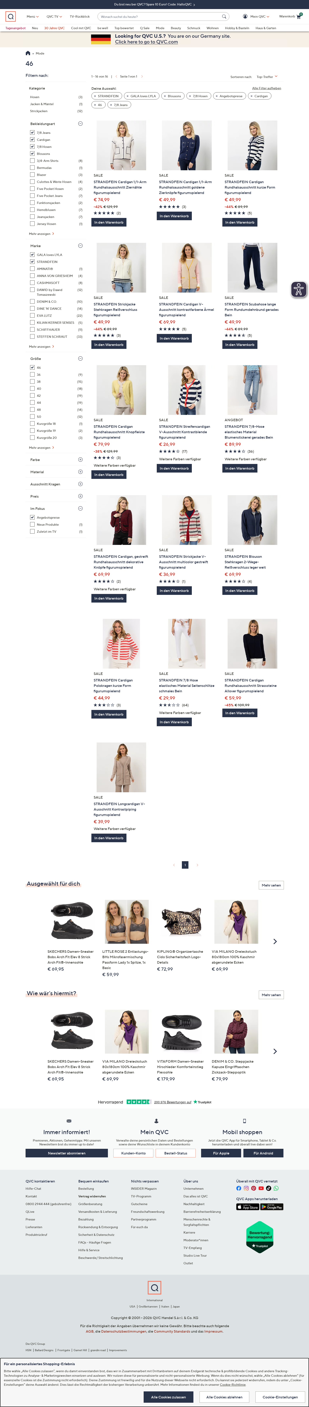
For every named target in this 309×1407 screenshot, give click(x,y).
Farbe (35, 459)
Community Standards (172, 1331)
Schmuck (193, 28)
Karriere (189, 1232)
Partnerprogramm (143, 1219)
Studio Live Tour (195, 1255)
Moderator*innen (195, 1240)
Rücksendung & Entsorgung (98, 1227)
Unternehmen (193, 1188)
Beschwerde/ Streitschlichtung (100, 1258)
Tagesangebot (15, 28)
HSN (28, 1350)
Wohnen (213, 28)
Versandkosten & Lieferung (97, 1211)
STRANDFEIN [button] (108, 96)
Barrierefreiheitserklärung (202, 1211)
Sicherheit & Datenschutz (96, 1235)
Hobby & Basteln (237, 28)
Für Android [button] (263, 1153)
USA (132, 1306)
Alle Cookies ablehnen (224, 1397)
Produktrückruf (36, 1235)
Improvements (118, 1350)
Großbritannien (148, 1306)
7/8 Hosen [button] (200, 96)
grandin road (98, 1350)
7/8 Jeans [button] (120, 105)
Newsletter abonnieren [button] (67, 1153)
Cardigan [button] (261, 96)
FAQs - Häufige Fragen (94, 1242)
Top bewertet (124, 28)
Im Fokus (37, 508)
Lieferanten (34, 1227)
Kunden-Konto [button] (133, 1153)
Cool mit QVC (81, 28)
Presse (30, 1219)
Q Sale (145, 28)
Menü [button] (31, 16)
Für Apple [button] (221, 1153)
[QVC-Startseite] (28, 53)
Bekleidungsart (42, 123)
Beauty (176, 28)
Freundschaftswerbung (147, 1211)
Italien (165, 1306)
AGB (90, 1331)
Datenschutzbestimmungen (123, 1331)
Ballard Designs (44, 1350)
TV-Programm (141, 1196)
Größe (35, 358)
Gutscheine (139, 1204)
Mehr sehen (271, 885)
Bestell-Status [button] (175, 1153)
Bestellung (86, 1188)
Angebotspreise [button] (230, 96)
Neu (35, 28)
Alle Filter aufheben (266, 88)
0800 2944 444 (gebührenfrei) (48, 1204)
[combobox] (159, 16)
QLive (30, 1211)
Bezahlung (86, 1219)
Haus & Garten (266, 28)
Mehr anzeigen (40, 234)
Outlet (188, 1263)
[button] (251, 16)
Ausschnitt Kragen (45, 484)
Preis (34, 496)
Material (37, 472)
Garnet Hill (80, 1350)
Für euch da (139, 1227)
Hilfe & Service (89, 1250)
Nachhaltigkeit (193, 1204)
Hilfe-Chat (33, 1188)
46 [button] (99, 105)
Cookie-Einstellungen (280, 1397)
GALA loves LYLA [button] (143, 96)
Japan (176, 1306)
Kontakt (31, 1196)
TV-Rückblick (80, 16)
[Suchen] (225, 16)
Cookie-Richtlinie (233, 1384)
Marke (35, 246)
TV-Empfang (192, 1248)
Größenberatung (90, 1204)
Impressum (213, 1331)
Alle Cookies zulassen (168, 1397)
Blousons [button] (174, 96)
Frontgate (63, 1350)
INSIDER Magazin (144, 1188)
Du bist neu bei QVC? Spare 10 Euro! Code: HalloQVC (153, 4)
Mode (160, 28)
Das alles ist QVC (195, 1196)
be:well (102, 28)
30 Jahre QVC (54, 28)
